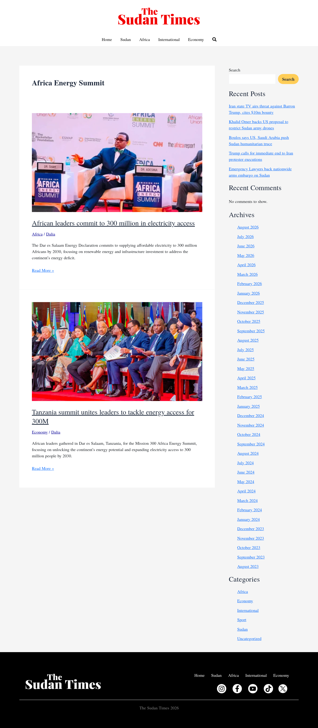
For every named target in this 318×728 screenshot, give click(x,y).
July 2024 (245, 462)
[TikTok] (268, 688)
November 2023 (250, 538)
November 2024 (250, 425)
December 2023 (250, 528)
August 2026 (248, 227)
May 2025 (245, 368)
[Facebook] (237, 688)
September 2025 (251, 331)
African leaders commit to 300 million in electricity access (113, 222)
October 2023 (248, 547)
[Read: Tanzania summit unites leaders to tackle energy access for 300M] (117, 351)
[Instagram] (221, 688)
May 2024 (245, 481)
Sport (241, 619)
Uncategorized (249, 638)
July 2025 (245, 349)
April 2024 (246, 491)
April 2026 (246, 264)
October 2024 (248, 434)
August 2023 (248, 566)
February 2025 (249, 396)
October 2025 (248, 321)
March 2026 (247, 274)
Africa (144, 39)
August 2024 (248, 453)
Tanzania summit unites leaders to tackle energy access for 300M (113, 416)
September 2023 (251, 557)
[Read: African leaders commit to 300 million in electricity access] (117, 162)
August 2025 (248, 340)
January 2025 (248, 406)
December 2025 (250, 302)
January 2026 (248, 293)
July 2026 (245, 236)
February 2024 (249, 509)
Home (107, 39)
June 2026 (245, 246)
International (169, 39)
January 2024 (248, 519)
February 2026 (249, 283)
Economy (196, 39)
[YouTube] (252, 688)
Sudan (125, 39)
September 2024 (251, 444)
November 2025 (250, 312)
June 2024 (245, 472)
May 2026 (245, 255)
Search (234, 70)
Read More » (43, 270)
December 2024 (250, 415)
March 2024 (247, 500)
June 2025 (245, 359)
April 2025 (246, 378)
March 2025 (247, 387)
